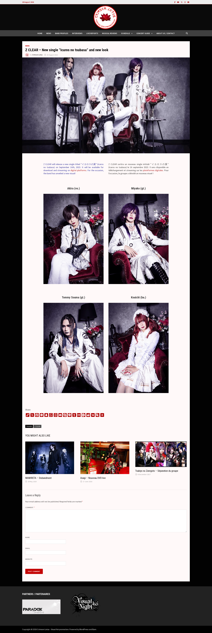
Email (27, 548)
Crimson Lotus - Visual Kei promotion (53, 629)
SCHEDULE (125, 33)
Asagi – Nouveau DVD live (93, 477)
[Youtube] (178, 2)
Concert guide (143, 33)
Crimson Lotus (37, 55)
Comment (30, 507)
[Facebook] (175, 2)
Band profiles (61, 33)
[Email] (188, 2)
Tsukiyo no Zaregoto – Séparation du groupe (156, 470)
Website (29, 559)
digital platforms (78, 170)
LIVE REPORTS (92, 33)
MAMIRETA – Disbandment (38, 477)
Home (39, 33)
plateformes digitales (153, 170)
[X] (182, 2)
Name (27, 537)
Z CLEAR (37, 426)
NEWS (48, 33)
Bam (94, 629)
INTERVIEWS (77, 33)
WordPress (83, 629)
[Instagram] (185, 2)
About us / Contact (165, 33)
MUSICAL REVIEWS (109, 33)
